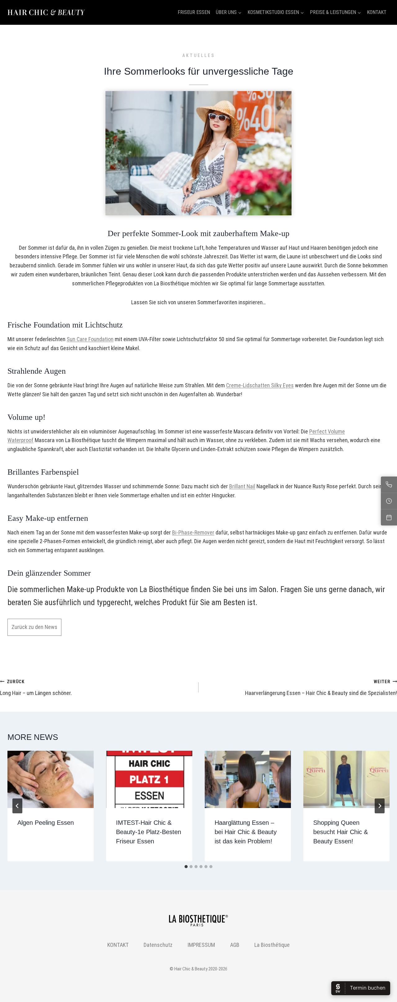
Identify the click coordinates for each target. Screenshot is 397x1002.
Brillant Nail (242, 486)
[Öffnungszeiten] (389, 501)
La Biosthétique (272, 945)
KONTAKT (376, 12)
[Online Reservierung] (389, 517)
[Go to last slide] (17, 805)
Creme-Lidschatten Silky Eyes (260, 385)
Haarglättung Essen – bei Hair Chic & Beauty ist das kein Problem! (246, 832)
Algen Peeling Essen (45, 822)
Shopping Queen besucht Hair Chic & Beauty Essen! (340, 832)
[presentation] (50, 779)
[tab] (186, 866)
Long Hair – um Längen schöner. (36, 687)
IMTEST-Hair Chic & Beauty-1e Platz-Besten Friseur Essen (148, 832)
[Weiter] (380, 805)
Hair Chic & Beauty (190, 969)
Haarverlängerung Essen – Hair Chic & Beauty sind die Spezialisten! (321, 687)
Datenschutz (158, 945)
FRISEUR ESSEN (194, 12)
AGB (234, 945)
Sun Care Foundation (90, 339)
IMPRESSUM (201, 945)
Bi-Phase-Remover (193, 532)
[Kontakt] (389, 485)
